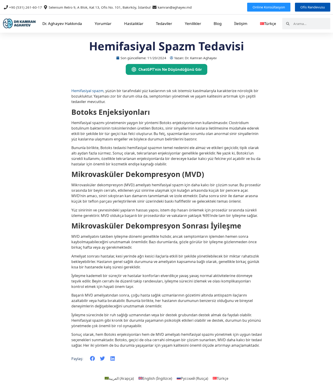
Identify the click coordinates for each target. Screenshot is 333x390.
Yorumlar (103, 23)
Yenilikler (193, 23)
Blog (218, 23)
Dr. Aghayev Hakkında (62, 23)
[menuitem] (268, 23)
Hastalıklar (133, 23)
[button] (92, 358)
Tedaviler (164, 23)
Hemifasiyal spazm (87, 90)
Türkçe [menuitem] (222, 378)
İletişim (240, 23)
